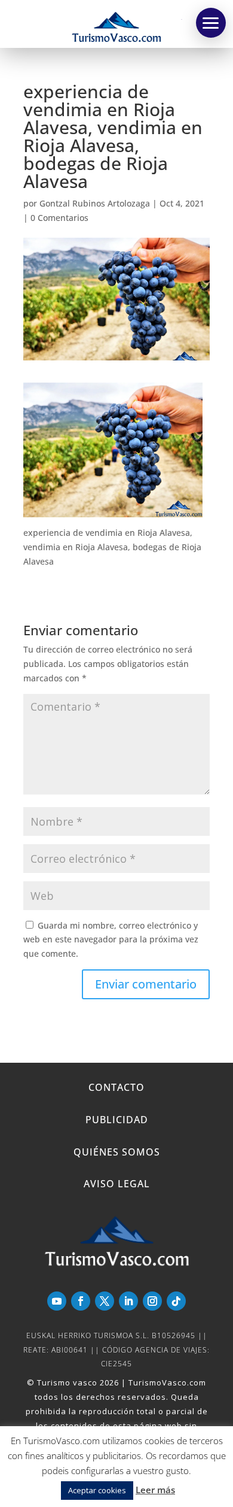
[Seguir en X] (104, 1301)
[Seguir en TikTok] (176, 1301)
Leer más (155, 1490)
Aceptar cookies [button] (97, 1490)
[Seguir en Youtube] (56, 1301)
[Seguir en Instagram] (152, 1301)
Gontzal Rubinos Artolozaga (94, 203)
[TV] (211, 23)
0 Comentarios (59, 217)
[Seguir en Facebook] (80, 1301)
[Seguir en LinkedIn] (128, 1301)
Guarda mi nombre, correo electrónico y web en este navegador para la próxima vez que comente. (110, 940)
